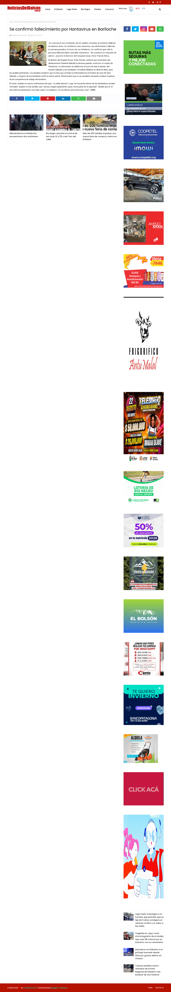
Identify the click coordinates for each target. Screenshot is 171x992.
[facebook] (149, 2)
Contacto (159, 988)
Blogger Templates (59, 988)
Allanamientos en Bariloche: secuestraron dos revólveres (23, 135)
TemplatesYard (30, 988)
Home (150, 988)
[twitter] (153, 2)
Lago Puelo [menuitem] (72, 9)
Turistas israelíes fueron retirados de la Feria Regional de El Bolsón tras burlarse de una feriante (147, 970)
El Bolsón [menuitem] (58, 9)
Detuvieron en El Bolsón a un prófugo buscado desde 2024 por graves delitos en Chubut (149, 954)
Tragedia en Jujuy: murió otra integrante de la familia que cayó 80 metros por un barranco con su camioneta (149, 938)
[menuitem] (132, 9)
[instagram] (157, 2)
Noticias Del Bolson (19, 35)
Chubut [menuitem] (97, 9)
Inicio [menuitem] (47, 9)
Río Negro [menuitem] (85, 9)
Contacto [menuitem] (109, 9)
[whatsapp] (160, 29)
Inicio (11, 22)
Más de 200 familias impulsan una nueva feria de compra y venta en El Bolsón (100, 136)
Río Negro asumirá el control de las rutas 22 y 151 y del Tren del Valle (61, 136)
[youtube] (151, 29)
